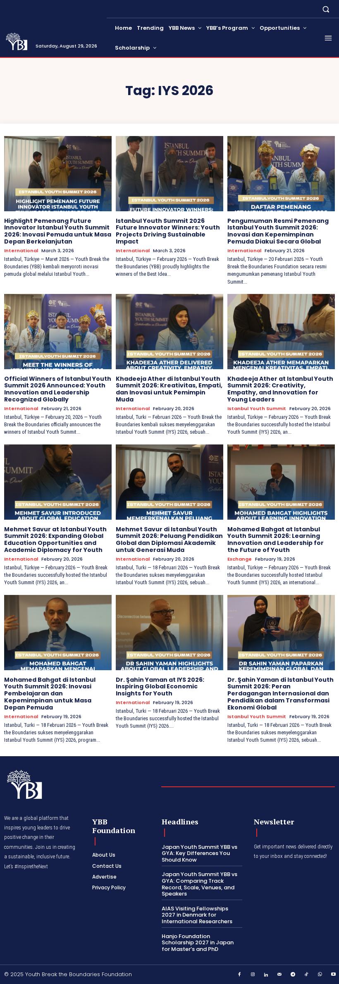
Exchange (239, 559)
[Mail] (280, 975)
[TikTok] (307, 975)
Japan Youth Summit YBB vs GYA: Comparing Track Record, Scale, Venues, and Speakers (199, 884)
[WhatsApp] (320, 975)
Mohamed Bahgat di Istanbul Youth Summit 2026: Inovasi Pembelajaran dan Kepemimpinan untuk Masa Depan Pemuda (49, 694)
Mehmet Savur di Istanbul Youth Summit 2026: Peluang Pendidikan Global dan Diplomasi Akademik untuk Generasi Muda (169, 539)
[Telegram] (293, 975)
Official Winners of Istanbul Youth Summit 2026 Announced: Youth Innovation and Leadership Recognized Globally (57, 389)
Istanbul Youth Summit (256, 408)
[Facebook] (239, 975)
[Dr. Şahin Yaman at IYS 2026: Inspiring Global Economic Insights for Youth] (169, 632)
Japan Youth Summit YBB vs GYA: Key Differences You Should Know (199, 853)
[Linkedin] (266, 975)
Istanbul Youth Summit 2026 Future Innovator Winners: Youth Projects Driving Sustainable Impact (168, 231)
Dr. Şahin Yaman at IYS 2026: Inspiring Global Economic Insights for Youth (160, 687)
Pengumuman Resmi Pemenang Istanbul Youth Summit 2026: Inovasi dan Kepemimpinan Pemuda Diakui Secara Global (278, 231)
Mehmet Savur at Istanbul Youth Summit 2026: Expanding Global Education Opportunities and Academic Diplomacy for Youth (55, 539)
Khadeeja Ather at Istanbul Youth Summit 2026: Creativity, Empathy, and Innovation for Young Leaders (280, 389)
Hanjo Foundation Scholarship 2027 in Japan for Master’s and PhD (198, 942)
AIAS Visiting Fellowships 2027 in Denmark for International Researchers (197, 915)
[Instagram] (253, 975)
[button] (326, 9)
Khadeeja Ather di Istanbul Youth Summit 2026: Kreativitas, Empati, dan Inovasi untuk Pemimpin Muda (169, 389)
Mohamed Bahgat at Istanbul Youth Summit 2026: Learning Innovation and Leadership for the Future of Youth (275, 539)
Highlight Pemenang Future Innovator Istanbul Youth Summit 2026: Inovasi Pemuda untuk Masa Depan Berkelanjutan (57, 231)
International (21, 250)
